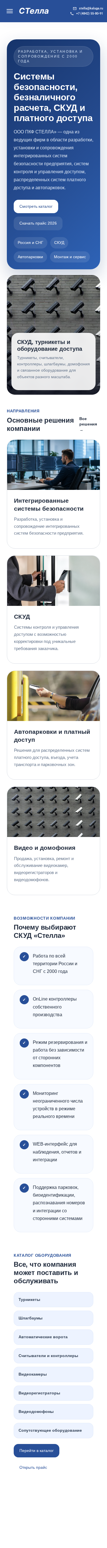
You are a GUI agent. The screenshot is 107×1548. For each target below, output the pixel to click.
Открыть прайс (33, 1467)
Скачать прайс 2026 (38, 223)
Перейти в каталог (36, 1450)
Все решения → (88, 424)
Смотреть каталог (36, 206)
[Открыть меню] (9, 11)
